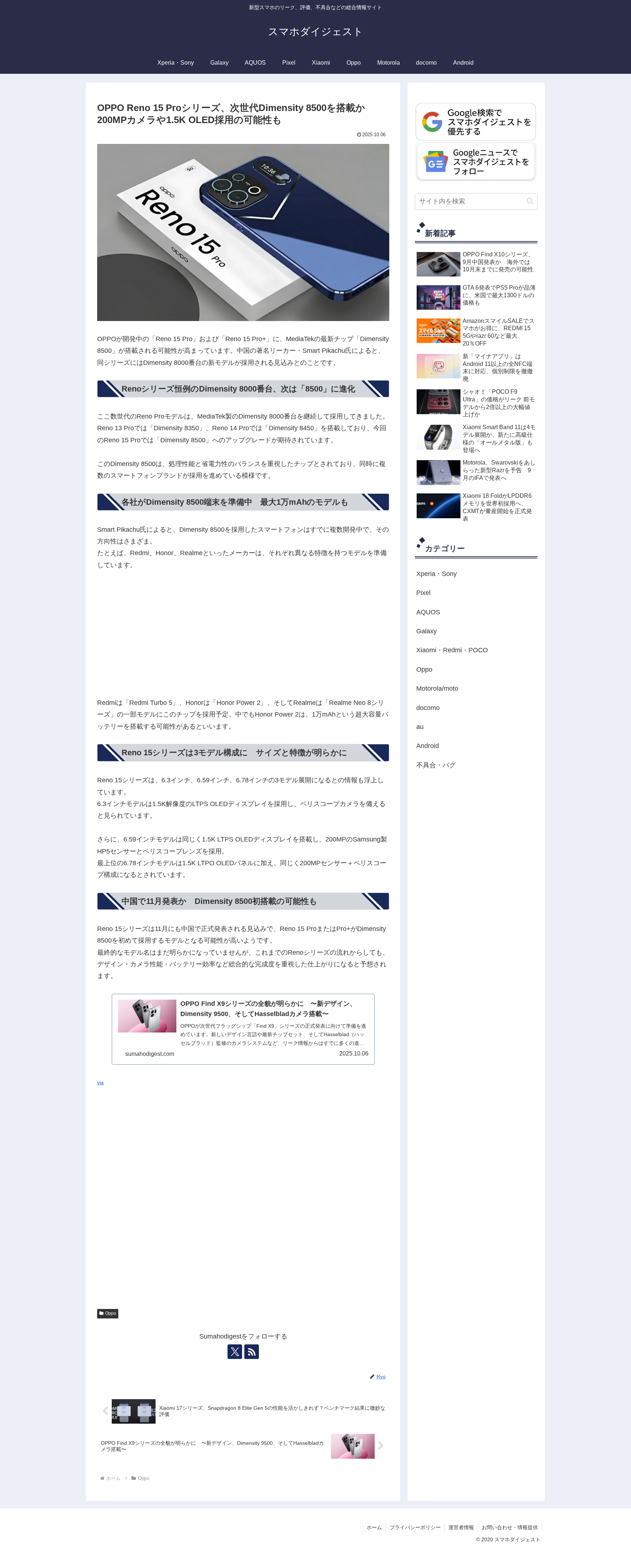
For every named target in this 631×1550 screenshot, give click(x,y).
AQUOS (428, 612)
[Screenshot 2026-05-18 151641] (476, 161)
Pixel (423, 592)
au (420, 726)
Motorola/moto (437, 688)
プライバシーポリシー (415, 1527)
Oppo (110, 1313)
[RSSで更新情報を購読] (251, 1351)
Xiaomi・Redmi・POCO (452, 650)
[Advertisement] (243, 634)
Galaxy (426, 631)
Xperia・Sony (436, 573)
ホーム (374, 1527)
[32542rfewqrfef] (476, 121)
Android (427, 745)
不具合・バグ (436, 765)
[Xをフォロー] (234, 1351)
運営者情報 (461, 1527)
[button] (530, 201)
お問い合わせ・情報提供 (510, 1527)
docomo (428, 707)
